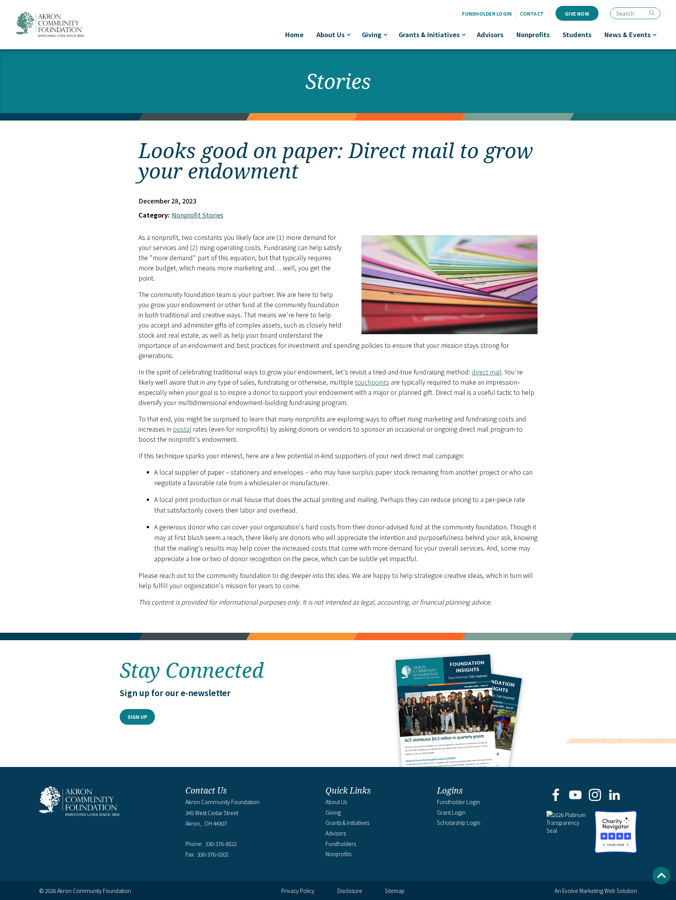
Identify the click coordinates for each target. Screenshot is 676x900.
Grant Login (451, 812)
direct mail (487, 371)
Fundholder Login (487, 13)
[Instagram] (595, 796)
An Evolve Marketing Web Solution (596, 891)
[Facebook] (556, 796)
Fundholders (340, 844)
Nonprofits (533, 34)
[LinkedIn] (615, 796)
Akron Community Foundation (50, 24)
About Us (330, 34)
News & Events (627, 34)
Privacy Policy (298, 891)
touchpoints (372, 382)
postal (182, 429)
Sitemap (395, 891)
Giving (371, 34)
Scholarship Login (458, 822)
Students (577, 34)
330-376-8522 (221, 844)
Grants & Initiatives (429, 34)
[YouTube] (575, 796)
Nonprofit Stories (197, 215)
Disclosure (349, 891)
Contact (532, 13)
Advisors (490, 34)
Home (294, 34)
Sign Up (137, 716)
